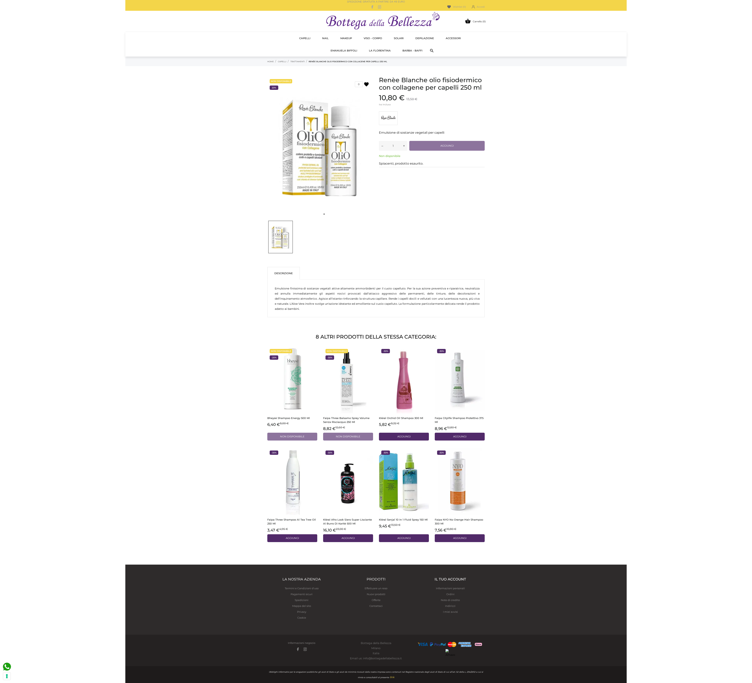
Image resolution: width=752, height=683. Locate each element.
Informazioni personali (450, 588)
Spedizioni (301, 600)
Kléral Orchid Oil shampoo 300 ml (401, 418)
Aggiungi (447, 145)
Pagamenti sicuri (302, 594)
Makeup (346, 38)
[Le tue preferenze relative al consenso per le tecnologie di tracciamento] (7, 676)
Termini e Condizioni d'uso (302, 588)
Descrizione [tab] (283, 273)
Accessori (453, 38)
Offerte (376, 600)
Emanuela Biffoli (344, 50)
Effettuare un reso (376, 588)
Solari (399, 38)
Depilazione (424, 38)
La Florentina (380, 50)
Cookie (301, 617)
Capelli (304, 38)
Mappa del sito (301, 605)
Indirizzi (450, 605)
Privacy (301, 611)
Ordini (450, 594)
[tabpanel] (320, 147)
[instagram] (379, 7)
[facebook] (372, 7)
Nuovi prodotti (376, 594)
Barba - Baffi (412, 50)
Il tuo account (450, 579)
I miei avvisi (450, 611)
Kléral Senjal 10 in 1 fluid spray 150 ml (403, 519)
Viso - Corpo (373, 38)
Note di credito (450, 600)
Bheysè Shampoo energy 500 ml (288, 418)
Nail (325, 38)
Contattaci (376, 605)
